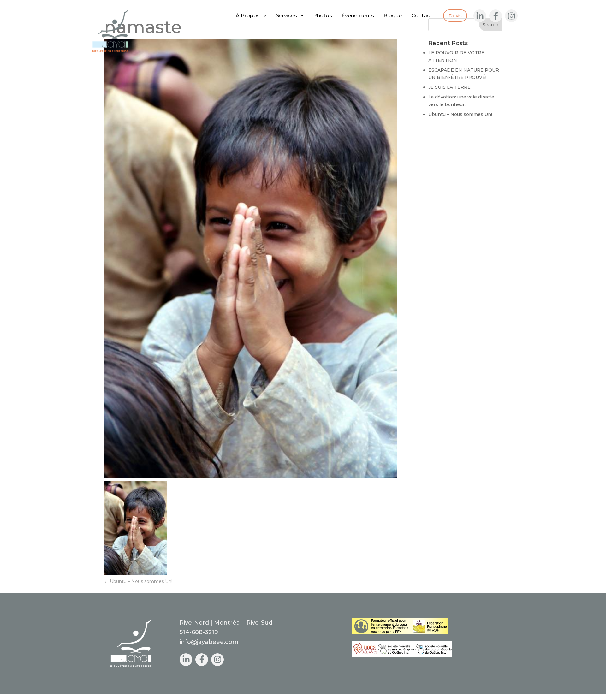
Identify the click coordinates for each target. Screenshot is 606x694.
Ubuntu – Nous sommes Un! (138, 581)
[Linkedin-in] (479, 15)
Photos (322, 16)
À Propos (248, 16)
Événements (358, 16)
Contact (421, 16)
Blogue (392, 16)
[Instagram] (511, 15)
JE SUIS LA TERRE (449, 87)
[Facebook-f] (495, 15)
